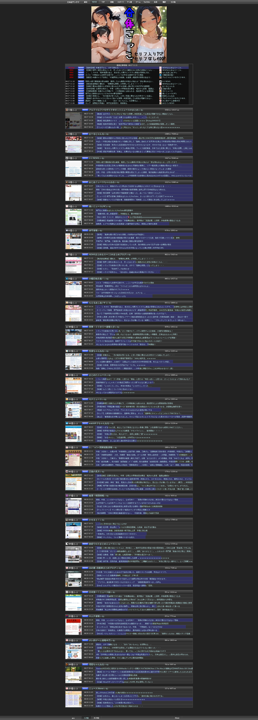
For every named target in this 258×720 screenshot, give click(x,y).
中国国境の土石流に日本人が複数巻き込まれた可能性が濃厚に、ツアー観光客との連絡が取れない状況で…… (139, 166)
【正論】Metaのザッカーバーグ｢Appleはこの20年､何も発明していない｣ (124, 682)
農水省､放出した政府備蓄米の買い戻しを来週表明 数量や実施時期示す (124, 679)
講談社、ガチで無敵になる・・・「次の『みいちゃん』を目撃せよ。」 (113, 100)
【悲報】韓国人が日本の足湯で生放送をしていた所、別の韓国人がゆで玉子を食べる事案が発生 (133, 245)
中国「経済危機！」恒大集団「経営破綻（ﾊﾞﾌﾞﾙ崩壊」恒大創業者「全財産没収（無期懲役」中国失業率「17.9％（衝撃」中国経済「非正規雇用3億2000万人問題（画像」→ (144, 463)
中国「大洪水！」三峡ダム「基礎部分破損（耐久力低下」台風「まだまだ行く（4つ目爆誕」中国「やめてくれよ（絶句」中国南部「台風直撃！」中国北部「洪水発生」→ (144, 459)
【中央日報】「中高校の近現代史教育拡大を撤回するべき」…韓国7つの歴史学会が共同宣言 (132, 624)
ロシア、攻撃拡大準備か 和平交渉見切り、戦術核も (106, 103)
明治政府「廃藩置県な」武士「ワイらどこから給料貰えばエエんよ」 (123, 286)
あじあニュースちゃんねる (102, 182)
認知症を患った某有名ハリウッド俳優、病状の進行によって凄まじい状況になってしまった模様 (133, 169)
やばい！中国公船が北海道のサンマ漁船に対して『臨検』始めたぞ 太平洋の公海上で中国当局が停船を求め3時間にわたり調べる (144, 142)
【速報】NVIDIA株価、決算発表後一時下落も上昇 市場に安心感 (121, 531)
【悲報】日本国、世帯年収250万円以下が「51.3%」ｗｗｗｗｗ (121, 365)
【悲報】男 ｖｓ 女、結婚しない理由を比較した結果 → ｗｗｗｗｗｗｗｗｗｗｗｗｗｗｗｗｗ (132, 558)
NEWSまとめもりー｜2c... (172, 68)
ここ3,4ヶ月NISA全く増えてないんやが (111, 524)
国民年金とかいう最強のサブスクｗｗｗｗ (112, 289)
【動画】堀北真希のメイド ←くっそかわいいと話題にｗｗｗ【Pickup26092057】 (128, 121)
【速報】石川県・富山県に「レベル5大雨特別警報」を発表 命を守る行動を (126, 527)
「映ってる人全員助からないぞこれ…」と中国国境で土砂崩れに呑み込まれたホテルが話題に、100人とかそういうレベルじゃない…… (143, 177)
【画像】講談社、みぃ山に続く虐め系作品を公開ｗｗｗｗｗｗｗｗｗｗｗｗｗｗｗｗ (129, 441)
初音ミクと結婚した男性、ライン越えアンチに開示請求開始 (119, 658)
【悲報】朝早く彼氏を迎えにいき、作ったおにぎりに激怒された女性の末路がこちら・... (120, 70)
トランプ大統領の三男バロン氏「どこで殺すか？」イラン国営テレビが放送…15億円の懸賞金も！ (134, 331)
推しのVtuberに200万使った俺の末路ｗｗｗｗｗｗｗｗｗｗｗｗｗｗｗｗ (124, 693)
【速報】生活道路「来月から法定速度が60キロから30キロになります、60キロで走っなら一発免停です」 (137, 145)
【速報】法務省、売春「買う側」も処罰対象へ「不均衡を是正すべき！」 (125, 555)
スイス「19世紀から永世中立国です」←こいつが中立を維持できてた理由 (114, 75)
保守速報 (93, 230)
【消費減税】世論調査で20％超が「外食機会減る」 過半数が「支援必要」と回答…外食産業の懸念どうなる (138, 220)
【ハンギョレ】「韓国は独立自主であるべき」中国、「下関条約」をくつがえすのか (129, 627)
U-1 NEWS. (166, 81)
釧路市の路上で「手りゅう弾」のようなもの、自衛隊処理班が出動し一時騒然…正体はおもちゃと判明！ (137, 334)
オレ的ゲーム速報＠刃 (171, 101)
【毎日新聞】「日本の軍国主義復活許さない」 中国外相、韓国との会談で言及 (127, 513)
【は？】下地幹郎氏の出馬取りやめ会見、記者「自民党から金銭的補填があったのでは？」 (132, 313)
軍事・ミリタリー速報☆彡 (102, 327)
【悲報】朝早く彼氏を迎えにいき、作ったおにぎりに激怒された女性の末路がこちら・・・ (132, 262)
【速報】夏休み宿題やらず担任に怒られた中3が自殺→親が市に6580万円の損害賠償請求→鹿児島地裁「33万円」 (140, 138)
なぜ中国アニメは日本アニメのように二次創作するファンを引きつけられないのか (128, 503)
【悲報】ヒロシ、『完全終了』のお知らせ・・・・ (116, 269)
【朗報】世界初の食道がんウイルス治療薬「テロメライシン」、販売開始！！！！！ (129, 431)
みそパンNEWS (168, 103)
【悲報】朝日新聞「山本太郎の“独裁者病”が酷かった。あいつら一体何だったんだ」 (129, 193)
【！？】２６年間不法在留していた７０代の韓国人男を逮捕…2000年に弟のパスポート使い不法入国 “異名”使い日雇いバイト (144, 490)
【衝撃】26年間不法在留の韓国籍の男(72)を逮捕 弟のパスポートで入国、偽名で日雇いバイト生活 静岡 (138, 238)
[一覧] (141, 110)
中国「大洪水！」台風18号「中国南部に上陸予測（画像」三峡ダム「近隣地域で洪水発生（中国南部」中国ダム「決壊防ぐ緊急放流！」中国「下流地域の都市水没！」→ (144, 453)
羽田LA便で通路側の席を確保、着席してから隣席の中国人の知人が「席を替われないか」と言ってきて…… (138, 162)
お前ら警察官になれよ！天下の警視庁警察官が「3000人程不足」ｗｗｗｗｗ (126, 358)
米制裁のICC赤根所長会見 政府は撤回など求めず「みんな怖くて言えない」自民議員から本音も (134, 599)
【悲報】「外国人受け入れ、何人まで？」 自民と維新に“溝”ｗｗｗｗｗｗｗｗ (126, 434)
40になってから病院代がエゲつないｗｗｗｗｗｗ (115, 393)
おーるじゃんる (168, 86)
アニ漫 (129, 2)
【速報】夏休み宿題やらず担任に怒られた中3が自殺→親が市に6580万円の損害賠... (118, 86)
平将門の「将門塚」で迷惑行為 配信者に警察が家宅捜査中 (119, 241)
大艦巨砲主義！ (168, 75)
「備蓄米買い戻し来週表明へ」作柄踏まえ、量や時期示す (118, 214)
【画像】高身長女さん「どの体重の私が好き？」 (115, 703)
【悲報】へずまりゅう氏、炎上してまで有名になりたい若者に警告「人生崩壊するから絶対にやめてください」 (139, 427)
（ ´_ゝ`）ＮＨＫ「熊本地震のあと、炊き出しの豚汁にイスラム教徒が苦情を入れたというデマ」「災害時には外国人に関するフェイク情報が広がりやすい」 (144, 308)
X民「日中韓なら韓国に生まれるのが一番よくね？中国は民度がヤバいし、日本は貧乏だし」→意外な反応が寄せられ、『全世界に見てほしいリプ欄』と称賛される (143, 655)
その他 (173, 2)
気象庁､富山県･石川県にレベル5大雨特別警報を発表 (116, 675)
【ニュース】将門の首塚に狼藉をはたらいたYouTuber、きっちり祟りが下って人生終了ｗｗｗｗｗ (134, 196)
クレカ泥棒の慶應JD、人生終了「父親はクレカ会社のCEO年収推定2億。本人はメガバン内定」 (133, 362)
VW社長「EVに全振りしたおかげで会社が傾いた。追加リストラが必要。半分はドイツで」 (132, 572)
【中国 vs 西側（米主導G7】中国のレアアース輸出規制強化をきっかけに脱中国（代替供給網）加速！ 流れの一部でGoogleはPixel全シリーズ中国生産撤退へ (142, 318)
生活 (155, 2)
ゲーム (138, 2)
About (177, 718)
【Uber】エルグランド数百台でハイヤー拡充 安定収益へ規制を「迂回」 (125, 586)
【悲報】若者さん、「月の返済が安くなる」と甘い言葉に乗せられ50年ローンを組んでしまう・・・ (135, 355)
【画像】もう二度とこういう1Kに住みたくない (114, 389)
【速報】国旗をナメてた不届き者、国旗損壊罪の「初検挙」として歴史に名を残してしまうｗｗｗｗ (135, 200)
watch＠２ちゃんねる (99, 423)
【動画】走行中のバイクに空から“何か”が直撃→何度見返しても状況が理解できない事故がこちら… (135, 114)
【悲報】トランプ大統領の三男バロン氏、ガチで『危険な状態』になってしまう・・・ (130, 265)
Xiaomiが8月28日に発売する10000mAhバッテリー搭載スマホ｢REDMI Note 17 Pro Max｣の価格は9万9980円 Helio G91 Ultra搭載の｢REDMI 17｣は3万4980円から (144, 669)
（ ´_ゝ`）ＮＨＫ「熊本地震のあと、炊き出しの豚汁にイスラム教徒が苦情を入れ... (117, 72)
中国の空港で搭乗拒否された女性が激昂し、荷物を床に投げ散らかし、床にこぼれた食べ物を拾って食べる (138, 606)
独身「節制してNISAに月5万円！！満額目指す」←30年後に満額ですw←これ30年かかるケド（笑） (135, 368)
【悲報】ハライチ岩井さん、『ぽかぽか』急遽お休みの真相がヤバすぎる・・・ (127, 272)
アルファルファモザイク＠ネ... (174, 77)
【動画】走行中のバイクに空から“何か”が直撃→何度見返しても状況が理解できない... (119, 98)
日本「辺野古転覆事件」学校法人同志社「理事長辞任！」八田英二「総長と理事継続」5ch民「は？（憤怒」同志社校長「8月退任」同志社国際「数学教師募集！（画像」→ (144, 466)
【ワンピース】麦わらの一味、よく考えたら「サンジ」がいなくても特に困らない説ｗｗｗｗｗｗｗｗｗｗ (138, 127)
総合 (85, 2)
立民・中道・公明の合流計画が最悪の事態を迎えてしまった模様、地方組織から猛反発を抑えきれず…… (137, 172)
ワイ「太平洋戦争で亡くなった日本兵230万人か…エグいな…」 (121, 293)
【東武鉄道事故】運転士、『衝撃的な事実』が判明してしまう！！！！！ (114, 84)
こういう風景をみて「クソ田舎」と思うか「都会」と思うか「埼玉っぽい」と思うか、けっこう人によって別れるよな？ (143, 379)
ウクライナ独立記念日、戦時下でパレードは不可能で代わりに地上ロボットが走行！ (129, 341)
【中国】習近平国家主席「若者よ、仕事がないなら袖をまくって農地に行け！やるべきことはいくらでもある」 (139, 152)
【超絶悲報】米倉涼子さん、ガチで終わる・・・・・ (106, 67)
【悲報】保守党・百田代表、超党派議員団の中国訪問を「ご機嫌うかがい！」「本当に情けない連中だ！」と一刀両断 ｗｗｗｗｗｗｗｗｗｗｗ (144, 562)
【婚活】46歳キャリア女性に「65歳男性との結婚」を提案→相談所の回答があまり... (118, 77)
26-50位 (96, 718)
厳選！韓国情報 (96, 495)
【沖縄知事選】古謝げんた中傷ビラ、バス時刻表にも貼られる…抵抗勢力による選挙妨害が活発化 (134, 403)
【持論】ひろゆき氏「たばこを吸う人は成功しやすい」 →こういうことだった (127, 117)
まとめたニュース (97, 375)
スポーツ (120, 2)
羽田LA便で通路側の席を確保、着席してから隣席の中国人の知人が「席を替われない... (119, 81)
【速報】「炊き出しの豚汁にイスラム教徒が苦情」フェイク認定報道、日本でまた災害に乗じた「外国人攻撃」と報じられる (144, 149)
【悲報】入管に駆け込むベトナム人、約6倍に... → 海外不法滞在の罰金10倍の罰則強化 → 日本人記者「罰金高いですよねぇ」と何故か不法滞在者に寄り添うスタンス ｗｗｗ (143, 549)
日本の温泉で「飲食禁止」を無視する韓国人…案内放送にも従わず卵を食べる (126, 630)
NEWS (94, 2)
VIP (103, 2)
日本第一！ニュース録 (99, 592)
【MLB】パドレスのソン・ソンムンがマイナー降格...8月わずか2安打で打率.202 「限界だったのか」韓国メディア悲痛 (143, 634)
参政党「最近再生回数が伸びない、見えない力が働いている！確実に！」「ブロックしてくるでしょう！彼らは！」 (141, 320)
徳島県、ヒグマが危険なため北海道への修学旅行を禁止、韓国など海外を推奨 (126, 224)
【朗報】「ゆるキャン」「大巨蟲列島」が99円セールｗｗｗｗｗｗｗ (123, 437)
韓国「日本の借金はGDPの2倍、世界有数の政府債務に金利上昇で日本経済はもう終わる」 (131, 190)
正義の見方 (166, 89)
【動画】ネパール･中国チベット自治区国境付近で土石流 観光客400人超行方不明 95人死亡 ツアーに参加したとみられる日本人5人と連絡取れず (144, 673)
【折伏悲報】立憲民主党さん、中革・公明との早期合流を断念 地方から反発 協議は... (120, 88)
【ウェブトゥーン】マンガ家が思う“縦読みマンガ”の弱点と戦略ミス (123, 510)
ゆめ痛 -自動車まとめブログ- (103, 568)
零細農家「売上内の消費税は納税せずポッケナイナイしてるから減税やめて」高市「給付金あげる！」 (136, 610)
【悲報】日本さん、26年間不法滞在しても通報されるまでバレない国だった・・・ (128, 648)
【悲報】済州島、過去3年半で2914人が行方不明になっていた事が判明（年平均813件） (130, 248)
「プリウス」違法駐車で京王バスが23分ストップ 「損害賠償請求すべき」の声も (128, 582)
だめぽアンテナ (73, 2)
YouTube (147, 2)
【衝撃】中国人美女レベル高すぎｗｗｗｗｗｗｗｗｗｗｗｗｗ (120, 699)
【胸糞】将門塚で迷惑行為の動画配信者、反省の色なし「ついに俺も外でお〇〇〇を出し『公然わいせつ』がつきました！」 (142, 487)
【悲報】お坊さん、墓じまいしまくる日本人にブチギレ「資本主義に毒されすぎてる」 (130, 696)
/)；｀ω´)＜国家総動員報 (100, 447)
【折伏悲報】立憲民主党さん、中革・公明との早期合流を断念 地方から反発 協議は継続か (132, 476)
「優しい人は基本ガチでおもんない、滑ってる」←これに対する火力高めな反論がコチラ (131, 651)
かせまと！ (94, 520)
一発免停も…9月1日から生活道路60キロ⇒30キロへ (116, 534)
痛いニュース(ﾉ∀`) (169, 93)
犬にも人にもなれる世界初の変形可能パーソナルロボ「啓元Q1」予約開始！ (126, 344)
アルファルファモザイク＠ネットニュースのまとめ (113, 110)
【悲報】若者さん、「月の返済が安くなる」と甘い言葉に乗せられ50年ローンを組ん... (119, 96)
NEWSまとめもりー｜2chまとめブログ (107, 254)
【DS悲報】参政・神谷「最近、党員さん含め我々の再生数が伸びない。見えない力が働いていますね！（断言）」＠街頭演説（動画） (144, 483)
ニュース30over (96, 688)
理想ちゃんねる (96, 664)
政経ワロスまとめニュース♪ (102, 544)
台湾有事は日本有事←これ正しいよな (111, 296)
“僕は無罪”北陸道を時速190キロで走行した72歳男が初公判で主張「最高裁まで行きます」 (131, 579)
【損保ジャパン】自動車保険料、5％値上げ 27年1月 (117, 575)
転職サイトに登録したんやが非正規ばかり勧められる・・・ (119, 706)
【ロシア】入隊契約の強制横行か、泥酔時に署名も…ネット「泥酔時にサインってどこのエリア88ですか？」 (139, 413)
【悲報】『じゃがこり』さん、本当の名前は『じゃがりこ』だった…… (124, 386)
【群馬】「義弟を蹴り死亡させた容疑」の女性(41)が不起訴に (120, 234)
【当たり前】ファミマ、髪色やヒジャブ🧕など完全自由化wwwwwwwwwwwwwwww (128, 217)
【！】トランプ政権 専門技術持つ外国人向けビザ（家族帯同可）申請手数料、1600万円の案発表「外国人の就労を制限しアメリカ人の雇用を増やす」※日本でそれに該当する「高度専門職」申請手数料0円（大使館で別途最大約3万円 (144, 311)
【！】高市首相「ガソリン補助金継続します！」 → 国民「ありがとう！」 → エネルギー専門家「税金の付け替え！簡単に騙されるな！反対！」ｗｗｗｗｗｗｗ (144, 552)
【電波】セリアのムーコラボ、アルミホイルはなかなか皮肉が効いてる (124, 410)
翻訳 (164, 2)
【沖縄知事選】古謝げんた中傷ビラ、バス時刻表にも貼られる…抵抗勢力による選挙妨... (120, 91)
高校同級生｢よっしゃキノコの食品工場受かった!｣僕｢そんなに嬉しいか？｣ (125, 382)
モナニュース (167, 91)
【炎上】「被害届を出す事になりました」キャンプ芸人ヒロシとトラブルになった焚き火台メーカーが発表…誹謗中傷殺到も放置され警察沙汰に (144, 418)
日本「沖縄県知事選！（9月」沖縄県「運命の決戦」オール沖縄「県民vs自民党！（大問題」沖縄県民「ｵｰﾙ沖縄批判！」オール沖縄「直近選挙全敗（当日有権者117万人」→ (144, 456)
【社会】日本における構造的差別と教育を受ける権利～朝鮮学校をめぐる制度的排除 (129, 506)
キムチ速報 (94, 616)
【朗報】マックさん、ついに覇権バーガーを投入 (115, 537)
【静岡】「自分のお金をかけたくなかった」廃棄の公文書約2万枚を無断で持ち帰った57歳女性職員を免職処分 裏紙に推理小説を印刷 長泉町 (144, 604)
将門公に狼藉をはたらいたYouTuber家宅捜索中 (103, 93)
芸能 (112, 2)
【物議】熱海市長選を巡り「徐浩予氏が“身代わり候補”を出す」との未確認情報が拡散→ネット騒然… (136, 124)
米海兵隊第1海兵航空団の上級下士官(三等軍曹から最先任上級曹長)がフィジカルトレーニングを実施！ (136, 338)
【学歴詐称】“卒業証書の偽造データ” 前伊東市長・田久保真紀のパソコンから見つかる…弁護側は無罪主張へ (139, 407)
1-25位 (86, 718)
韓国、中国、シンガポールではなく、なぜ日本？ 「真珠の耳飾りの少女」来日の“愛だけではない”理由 (137, 500)
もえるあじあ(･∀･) (169, 73)
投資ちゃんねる (168, 96)
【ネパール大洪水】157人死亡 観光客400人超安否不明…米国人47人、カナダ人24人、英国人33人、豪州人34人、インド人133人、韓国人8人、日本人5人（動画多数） (144, 480)
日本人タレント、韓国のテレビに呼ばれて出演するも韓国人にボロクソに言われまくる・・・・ (133, 186)
